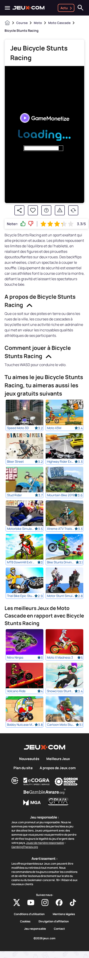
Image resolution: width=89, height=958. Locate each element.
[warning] (60, 210)
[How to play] (46, 210)
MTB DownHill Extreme (20, 562)
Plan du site (23, 768)
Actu (64, 8)
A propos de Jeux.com (58, 768)
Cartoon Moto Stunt (60, 725)
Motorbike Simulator (20, 529)
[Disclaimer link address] (36, 781)
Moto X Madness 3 (60, 657)
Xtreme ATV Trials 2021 (60, 529)
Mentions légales (64, 914)
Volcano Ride (16, 691)
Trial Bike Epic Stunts (20, 596)
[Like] (23, 224)
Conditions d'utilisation (29, 914)
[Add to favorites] (33, 210)
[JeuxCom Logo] (28, 7)
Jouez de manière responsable (45, 843)
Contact (59, 928)
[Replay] (73, 210)
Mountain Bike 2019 (60, 495)
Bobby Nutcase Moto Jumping (20, 725)
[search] (80, 8)
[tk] (73, 902)
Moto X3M (54, 428)
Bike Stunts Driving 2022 (60, 562)
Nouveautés (29, 759)
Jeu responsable (35, 928)
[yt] (30, 902)
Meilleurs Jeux (58, 759)
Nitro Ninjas (15, 657)
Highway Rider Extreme (60, 461)
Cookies (25, 921)
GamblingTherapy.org (24, 847)
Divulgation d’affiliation (54, 921)
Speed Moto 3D (18, 428)
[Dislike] (31, 224)
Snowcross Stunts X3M (60, 691)
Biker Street (15, 461)
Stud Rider (14, 495)
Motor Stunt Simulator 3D (60, 596)
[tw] (16, 902)
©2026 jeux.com (44, 938)
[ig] (45, 902)
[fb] (59, 902)
